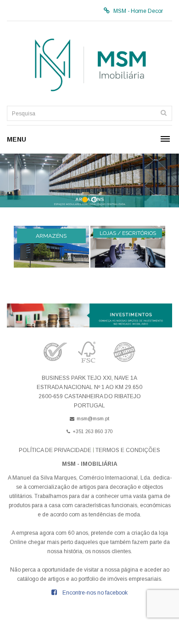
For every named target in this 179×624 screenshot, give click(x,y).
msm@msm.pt (93, 418)
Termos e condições (127, 450)
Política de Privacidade (55, 450)
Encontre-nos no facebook (95, 593)
